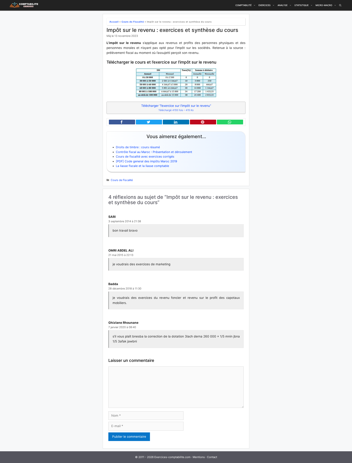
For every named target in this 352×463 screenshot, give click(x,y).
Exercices (264, 5)
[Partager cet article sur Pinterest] (203, 122)
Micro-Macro (324, 5)
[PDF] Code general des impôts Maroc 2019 (146, 161)
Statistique (301, 5)
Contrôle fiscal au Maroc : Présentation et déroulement (154, 152)
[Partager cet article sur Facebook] (122, 122)
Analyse (282, 5)
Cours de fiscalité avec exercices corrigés (145, 156)
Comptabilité (243, 5)
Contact (212, 457)
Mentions (199, 457)
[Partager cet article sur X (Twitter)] (149, 122)
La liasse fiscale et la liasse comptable (142, 166)
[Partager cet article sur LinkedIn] (176, 122)
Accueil (114, 21)
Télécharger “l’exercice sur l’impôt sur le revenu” (176, 108)
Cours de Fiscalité (133, 21)
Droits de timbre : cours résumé (138, 147)
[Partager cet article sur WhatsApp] (230, 122)
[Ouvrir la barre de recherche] (340, 5)
